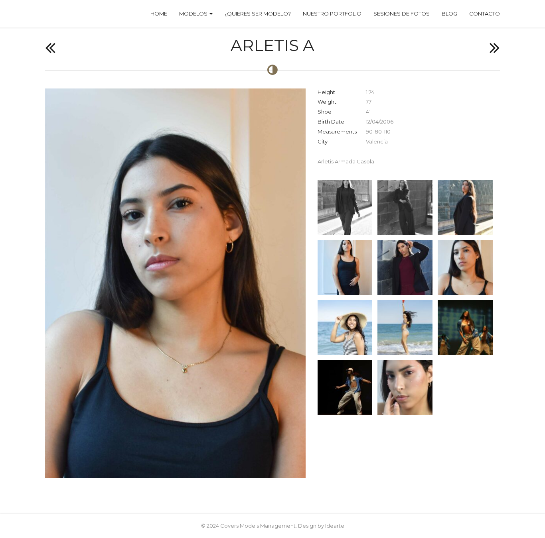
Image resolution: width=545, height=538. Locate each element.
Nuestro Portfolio (332, 13)
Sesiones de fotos (401, 13)
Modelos (194, 13)
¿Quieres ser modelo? (258, 13)
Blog (449, 13)
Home (158, 13)
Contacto (484, 13)
